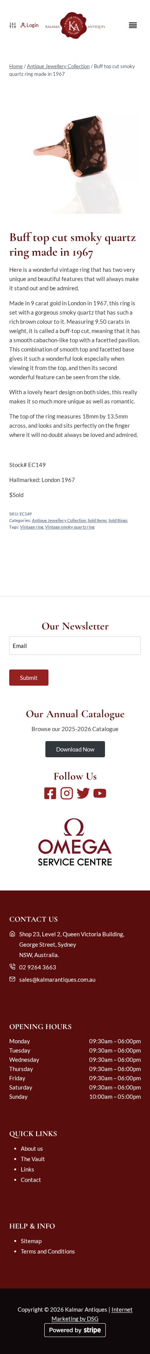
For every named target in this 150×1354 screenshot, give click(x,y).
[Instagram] (66, 793)
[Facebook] (50, 793)
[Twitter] (83, 793)
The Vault (33, 1158)
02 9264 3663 (37, 967)
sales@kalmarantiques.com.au (57, 979)
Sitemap (31, 1240)
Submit (29, 677)
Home (16, 66)
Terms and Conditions (48, 1251)
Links (27, 1169)
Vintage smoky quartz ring (70, 527)
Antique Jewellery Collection (58, 66)
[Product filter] (12, 25)
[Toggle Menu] (133, 25)
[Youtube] (100, 793)
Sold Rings (118, 520)
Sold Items (97, 520)
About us (32, 1148)
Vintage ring (31, 527)
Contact (31, 1179)
